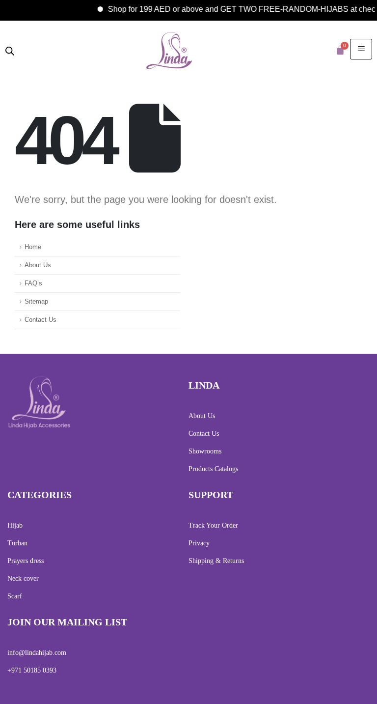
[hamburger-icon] (361, 49)
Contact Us (40, 319)
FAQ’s (33, 283)
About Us (38, 265)
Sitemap (36, 301)
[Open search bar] (10, 50)
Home (33, 247)
